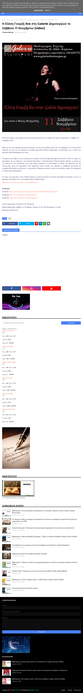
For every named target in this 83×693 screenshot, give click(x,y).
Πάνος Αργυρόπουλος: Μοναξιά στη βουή (25, 588)
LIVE (12, 20)
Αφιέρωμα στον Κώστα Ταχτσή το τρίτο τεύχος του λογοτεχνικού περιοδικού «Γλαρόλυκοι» (39, 670)
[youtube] (51, 288)
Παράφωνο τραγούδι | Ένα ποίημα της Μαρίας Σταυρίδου (29, 554)
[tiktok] (71, 288)
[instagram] (31, 288)
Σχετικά (70, 690)
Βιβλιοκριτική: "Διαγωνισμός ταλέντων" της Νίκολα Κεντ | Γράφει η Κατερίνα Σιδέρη (37, 662)
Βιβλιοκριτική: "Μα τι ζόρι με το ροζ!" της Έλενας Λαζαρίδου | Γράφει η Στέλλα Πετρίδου (38, 679)
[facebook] (11, 288)
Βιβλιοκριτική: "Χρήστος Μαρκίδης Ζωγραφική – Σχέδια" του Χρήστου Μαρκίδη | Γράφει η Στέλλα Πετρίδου (44, 536)
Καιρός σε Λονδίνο (8, 331)
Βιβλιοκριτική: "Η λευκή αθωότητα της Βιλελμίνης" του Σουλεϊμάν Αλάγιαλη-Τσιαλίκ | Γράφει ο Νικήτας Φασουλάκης (43, 512)
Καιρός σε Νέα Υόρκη (9, 362)
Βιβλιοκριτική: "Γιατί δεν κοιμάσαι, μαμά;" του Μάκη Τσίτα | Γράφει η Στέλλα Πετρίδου (38, 579)
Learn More (38, 10)
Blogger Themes (34, 690)
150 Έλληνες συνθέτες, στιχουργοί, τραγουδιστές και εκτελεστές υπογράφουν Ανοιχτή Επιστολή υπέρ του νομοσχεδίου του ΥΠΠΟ (44, 520)
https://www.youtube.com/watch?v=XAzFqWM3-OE (20, 182)
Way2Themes (17, 690)
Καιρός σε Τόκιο (7, 378)
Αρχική (63, 690)
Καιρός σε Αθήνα (7, 394)
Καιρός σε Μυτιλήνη (8, 409)
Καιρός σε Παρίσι (7, 346)
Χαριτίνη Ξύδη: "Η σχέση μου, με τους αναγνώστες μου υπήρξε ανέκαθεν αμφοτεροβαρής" (39, 571)
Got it (47, 10)
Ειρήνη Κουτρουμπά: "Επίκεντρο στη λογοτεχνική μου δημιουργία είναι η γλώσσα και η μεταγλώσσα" (43, 528)
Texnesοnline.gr (7, 32)
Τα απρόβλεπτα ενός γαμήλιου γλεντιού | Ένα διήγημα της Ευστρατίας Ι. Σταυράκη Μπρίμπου (41, 545)
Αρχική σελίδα (6, 20)
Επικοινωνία (77, 690)
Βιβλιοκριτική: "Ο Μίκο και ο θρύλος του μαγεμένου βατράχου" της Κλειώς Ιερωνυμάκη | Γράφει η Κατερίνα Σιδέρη (44, 563)
